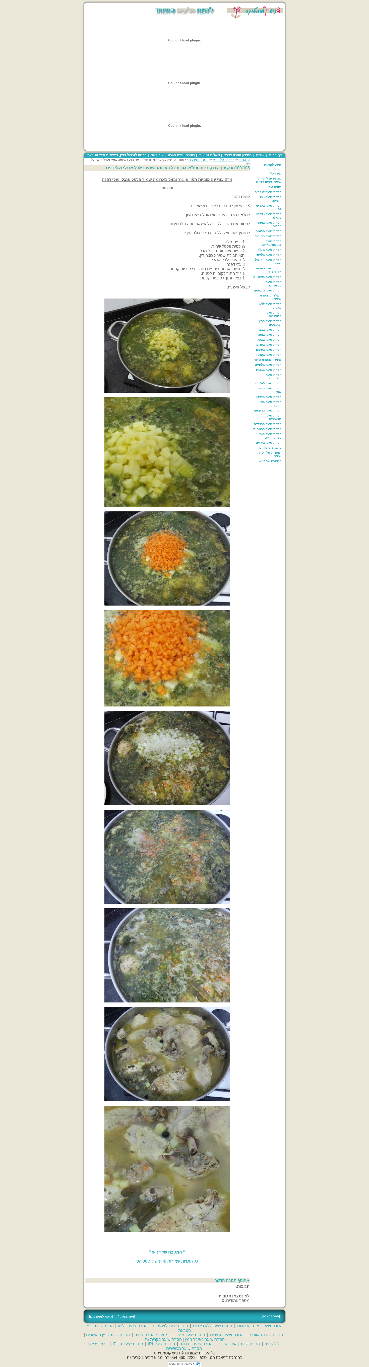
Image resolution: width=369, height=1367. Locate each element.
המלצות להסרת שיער (270, 297)
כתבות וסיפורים (270, 447)
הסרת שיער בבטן (269, 339)
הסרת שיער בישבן (268, 397)
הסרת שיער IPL (161, 1344)
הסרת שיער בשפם (268, 349)
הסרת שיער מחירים (268, 236)
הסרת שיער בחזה (269, 334)
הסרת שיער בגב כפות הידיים (270, 435)
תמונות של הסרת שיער (269, 454)
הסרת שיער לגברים (268, 192)
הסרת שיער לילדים (268, 383)
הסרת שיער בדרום (197, 1344)
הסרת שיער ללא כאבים (270, 305)
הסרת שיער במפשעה (273, 314)
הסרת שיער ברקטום (267, 410)
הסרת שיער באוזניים (267, 277)
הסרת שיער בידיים (268, 442)
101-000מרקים (198, 160)
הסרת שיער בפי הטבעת (270, 403)
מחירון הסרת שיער (238, 155)
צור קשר (157, 155)
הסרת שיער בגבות (268, 370)
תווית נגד (275, 187)
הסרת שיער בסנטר (268, 354)
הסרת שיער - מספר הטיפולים (268, 270)
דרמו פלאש (98, 1344)
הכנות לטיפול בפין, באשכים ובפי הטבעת (117, 155)
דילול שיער (274, 1344)
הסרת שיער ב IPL (269, 250)
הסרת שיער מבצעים (267, 290)
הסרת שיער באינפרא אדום (271, 243)
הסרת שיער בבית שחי (269, 390)
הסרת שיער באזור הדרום (269, 224)
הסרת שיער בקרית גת (268, 207)
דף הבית (275, 155)
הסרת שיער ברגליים (267, 424)
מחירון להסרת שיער (267, 360)
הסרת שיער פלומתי (268, 231)
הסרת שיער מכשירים (273, 417)
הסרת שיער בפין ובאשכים (270, 322)
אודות (260, 155)
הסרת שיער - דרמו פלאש (268, 215)
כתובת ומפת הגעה (181, 155)
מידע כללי (274, 173)
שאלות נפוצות (209, 155)
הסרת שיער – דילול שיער (268, 261)
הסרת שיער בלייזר (268, 255)
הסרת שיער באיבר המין (205, 1339)
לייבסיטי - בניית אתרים (182, 1364)
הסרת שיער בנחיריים (273, 283)
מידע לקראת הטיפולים (272, 166)
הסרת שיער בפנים (268, 344)
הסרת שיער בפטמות (267, 429)
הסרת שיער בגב (270, 329)
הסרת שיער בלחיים (268, 365)
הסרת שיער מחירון (189, 1335)
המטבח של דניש (270, 461)
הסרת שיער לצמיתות (273, 376)
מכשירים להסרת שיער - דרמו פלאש (268, 180)
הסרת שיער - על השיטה (270, 198)
